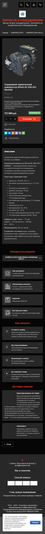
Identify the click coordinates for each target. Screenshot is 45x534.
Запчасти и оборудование (22, 20)
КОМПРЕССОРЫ (17, 33)
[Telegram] (16, 133)
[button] (4, 4)
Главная (5, 33)
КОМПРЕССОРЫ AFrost (35, 33)
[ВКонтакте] (9, 133)
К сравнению (12, 124)
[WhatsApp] (23, 133)
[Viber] (19, 133)
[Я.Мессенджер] (5, 133)
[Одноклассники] (12, 133)
